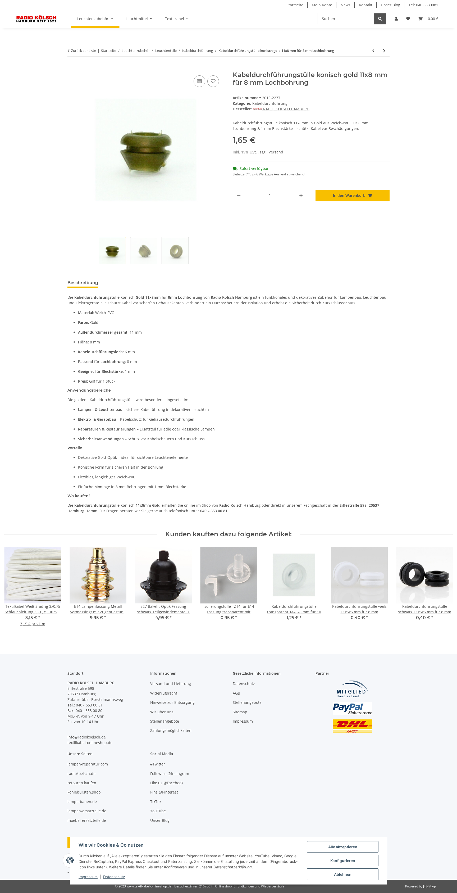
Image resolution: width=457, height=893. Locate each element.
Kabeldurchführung (269, 103)
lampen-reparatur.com (87, 764)
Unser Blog (390, 4)
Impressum (88, 876)
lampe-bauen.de (82, 801)
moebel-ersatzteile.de (86, 820)
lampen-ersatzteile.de (86, 810)
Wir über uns (161, 711)
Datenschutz (114, 876)
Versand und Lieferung (170, 683)
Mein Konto (322, 4)
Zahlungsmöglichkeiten (170, 730)
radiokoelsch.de (81, 773)
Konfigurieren (342, 860)
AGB (236, 693)
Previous (13, 590)
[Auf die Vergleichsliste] (199, 81)
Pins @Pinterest (164, 792)
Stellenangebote (164, 721)
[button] (396, 19)
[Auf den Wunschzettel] (213, 81)
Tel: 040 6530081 (423, 4)
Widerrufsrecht (163, 693)
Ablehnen (342, 874)
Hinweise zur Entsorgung (172, 702)
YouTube (158, 810)
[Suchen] (380, 18)
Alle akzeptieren (342, 847)
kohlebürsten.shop (84, 792)
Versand (276, 152)
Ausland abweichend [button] (289, 174)
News (345, 4)
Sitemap (240, 711)
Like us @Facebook (166, 782)
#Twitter (157, 764)
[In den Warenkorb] (71, 68)
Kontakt (365, 4)
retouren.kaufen (81, 782)
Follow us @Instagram (169, 773)
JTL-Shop (429, 886)
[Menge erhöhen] (301, 195)
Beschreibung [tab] (82, 282)
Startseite (294, 4)
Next (444, 590)
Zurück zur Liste (83, 50)
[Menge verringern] (239, 195)
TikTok (155, 801)
